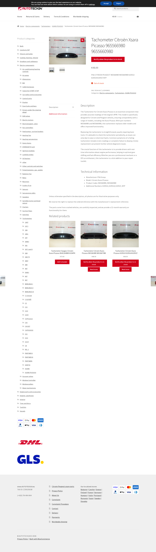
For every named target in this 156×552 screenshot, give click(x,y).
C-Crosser (28, 296)
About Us (55, 495)
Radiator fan (27, 174)
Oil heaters (26, 158)
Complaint (56, 499)
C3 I (26, 307)
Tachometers (45, 26)
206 (26, 230)
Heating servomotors (30, 139)
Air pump (25, 75)
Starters (25, 207)
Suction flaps (27, 211)
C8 (26, 346)
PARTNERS (28, 361)
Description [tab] (53, 107)
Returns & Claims (33, 16)
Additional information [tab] (58, 114)
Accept (106, 3)
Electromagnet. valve (30, 124)
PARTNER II (29, 353)
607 (26, 276)
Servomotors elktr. (29, 193)
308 (26, 253)
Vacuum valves (27, 376)
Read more (94, 269)
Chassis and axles (26, 54)
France (90, 492)
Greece (98, 489)
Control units (27, 98)
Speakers (25, 197)
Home (19, 16)
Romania (84, 498)
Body (21, 46)
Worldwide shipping (81, 16)
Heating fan (26, 135)
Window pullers (27, 384)
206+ (26, 234)
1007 (26, 222)
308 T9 (27, 257)
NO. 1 (27, 349)
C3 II (26, 311)
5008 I (27, 272)
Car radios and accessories (32, 95)
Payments (56, 517)
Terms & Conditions (61, 16)
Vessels (22, 411)
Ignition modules (28, 151)
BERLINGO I (29, 284)
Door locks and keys (29, 106)
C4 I (26, 323)
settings (92, 5)
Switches (25, 215)
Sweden (97, 498)
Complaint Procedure (60, 504)
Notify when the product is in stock (108, 59)
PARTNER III (29, 357)
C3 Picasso (29, 319)
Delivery (47, 16)
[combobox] (125, 8)
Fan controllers (27, 128)
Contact (55, 508)
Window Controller (29, 380)
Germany (97, 492)
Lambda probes (27, 155)
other (24, 162)
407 (26, 269)
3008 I (27, 242)
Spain (91, 498)
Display (25, 102)
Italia (91, 495)
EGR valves (26, 116)
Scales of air (26, 185)
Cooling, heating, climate (29, 58)
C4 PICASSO (29, 330)
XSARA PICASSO (57, 26)
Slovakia (84, 501)
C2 (26, 303)
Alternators (26, 79)
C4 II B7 (27, 326)
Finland (83, 492)
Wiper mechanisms (29, 388)
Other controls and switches (32, 166)
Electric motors (27, 120)
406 (26, 265)
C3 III (26, 315)
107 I (26, 226)
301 (26, 245)
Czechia (92, 489)
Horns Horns (26, 143)
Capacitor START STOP (30, 91)
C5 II (26, 338)
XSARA (27, 369)
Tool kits (23, 407)
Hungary (84, 495)
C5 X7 (27, 342)
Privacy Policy (57, 491)
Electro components (33, 26)
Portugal (97, 495)
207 (26, 238)
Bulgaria (84, 489)
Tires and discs (25, 403)
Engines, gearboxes (27, 396)
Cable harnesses (28, 87)
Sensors (25, 189)
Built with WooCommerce (40, 539)
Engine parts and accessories (30, 392)
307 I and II (29, 249)
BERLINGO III (29, 292)
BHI (23, 83)
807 (26, 280)
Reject (118, 3)
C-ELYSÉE (28, 299)
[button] (82, 40)
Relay (24, 178)
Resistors (25, 182)
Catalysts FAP (25, 50)
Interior (22, 400)
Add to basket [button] (62, 262)
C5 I (26, 334)
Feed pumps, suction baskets (32, 131)
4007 (26, 261)
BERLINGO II (29, 288)
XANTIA (27, 365)
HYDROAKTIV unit (28, 147)
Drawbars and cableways (29, 61)
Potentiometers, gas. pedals (32, 170)
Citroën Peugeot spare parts (63, 486)
